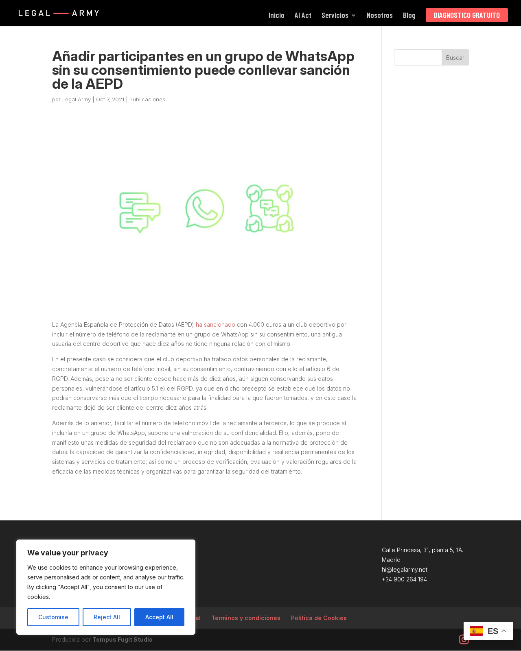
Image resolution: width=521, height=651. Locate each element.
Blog (409, 16)
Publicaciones (147, 99)
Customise (53, 617)
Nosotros (380, 16)
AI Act (303, 16)
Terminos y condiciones (245, 617)
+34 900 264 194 (404, 579)
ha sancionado (215, 324)
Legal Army (76, 99)
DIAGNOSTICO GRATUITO (467, 15)
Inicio (277, 16)
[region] (105, 587)
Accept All (159, 617)
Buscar (455, 57)
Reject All (107, 617)
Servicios (335, 16)
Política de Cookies (319, 617)
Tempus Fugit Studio (122, 639)
